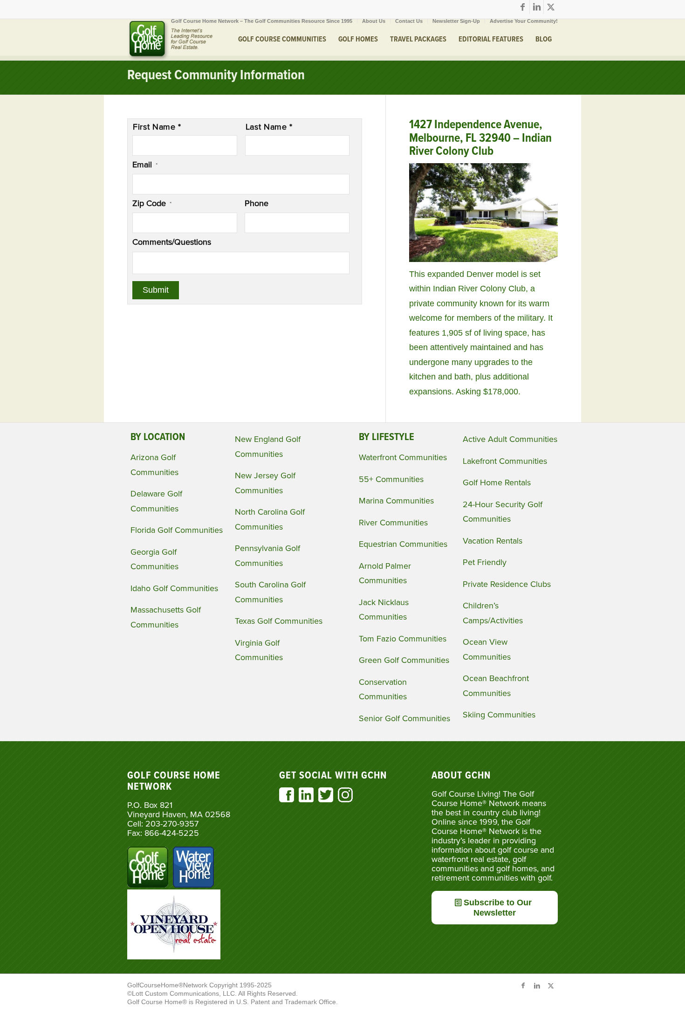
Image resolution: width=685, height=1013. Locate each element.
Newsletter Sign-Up (456, 21)
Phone (256, 203)
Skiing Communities (499, 715)
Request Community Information (216, 76)
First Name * (157, 127)
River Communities (393, 522)
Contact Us (409, 21)
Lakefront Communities (505, 461)
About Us (373, 21)
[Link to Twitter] (551, 7)
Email (145, 164)
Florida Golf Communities (176, 530)
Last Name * (269, 127)
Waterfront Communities (403, 457)
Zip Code (151, 203)
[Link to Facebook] (522, 7)
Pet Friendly (485, 562)
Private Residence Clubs (507, 584)
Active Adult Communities (510, 439)
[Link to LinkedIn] (536, 7)
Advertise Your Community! (524, 21)
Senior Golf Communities (404, 718)
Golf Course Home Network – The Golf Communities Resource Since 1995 (261, 21)
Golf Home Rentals (497, 482)
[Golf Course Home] (170, 39)
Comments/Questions (171, 242)
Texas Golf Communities (278, 621)
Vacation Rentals (492, 541)
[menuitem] (261, 21)
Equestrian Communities (403, 544)
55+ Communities (391, 479)
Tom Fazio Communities (402, 639)
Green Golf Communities (404, 660)
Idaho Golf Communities (174, 588)
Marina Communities (396, 501)
